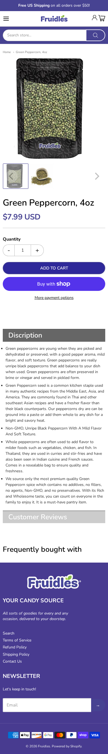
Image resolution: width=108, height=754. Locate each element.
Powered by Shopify (66, 746)
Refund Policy (15, 647)
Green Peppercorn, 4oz (31, 52)
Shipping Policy (16, 654)
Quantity (11, 239)
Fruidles (44, 746)
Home (7, 52)
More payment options (54, 297)
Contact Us (12, 661)
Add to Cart (54, 268)
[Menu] (13, 18)
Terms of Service (17, 640)
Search (8, 633)
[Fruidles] (54, 19)
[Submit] (95, 35)
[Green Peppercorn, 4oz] (16, 176)
